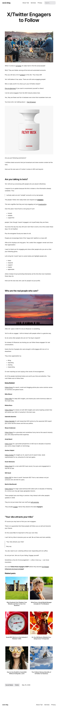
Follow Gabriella (9, 421)
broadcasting (42, 204)
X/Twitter (18, 66)
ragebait (22, 75)
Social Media (9, 685)
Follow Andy (8, 443)
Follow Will (8, 477)
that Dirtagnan (31, 102)
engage (15, 507)
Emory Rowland (10, 383)
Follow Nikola (9, 410)
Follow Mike (8, 398)
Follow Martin (9, 489)
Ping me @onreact (10, 88)
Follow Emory (9, 387)
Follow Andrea (9, 455)
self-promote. (35, 502)
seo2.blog (6, 3)
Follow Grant (8, 466)
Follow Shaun (9, 432)
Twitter (17, 685)
